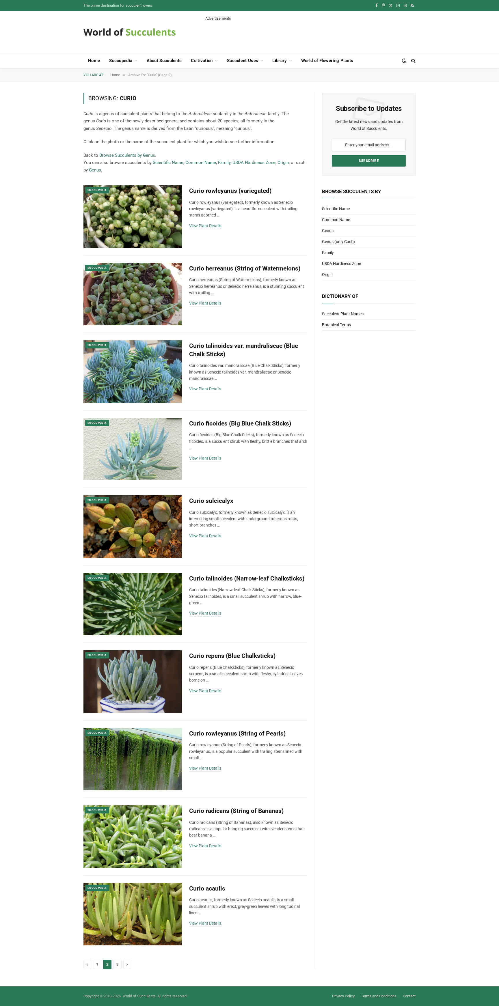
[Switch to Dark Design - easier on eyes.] (404, 60)
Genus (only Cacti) (338, 241)
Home (94, 60)
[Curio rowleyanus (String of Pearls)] (132, 759)
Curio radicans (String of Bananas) (236, 810)
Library (279, 60)
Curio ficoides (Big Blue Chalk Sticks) (240, 423)
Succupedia (120, 60)
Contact (409, 996)
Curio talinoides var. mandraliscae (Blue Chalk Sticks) (243, 350)
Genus (95, 170)
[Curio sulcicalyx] (132, 526)
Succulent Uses (242, 60)
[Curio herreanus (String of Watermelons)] (132, 294)
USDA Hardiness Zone (253, 162)
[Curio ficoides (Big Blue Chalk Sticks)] (132, 449)
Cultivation (202, 60)
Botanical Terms (336, 324)
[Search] (413, 60)
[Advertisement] (310, 34)
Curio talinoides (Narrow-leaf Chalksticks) (246, 578)
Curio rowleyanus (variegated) (230, 190)
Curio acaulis (207, 888)
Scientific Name (168, 162)
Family (224, 162)
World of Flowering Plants (327, 60)
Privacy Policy (343, 996)
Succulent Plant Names (343, 313)
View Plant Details (205, 225)
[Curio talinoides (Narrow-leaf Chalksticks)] (132, 604)
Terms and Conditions (378, 996)
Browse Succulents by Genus (127, 155)
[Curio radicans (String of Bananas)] (132, 836)
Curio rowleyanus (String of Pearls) (237, 733)
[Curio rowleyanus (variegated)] (132, 216)
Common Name (200, 162)
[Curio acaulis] (132, 914)
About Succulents (164, 60)
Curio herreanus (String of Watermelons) (244, 268)
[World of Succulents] (129, 32)
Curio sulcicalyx (211, 500)
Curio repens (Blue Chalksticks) (232, 655)
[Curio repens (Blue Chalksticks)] (132, 681)
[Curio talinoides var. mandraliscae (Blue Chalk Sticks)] (132, 371)
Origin (283, 162)
